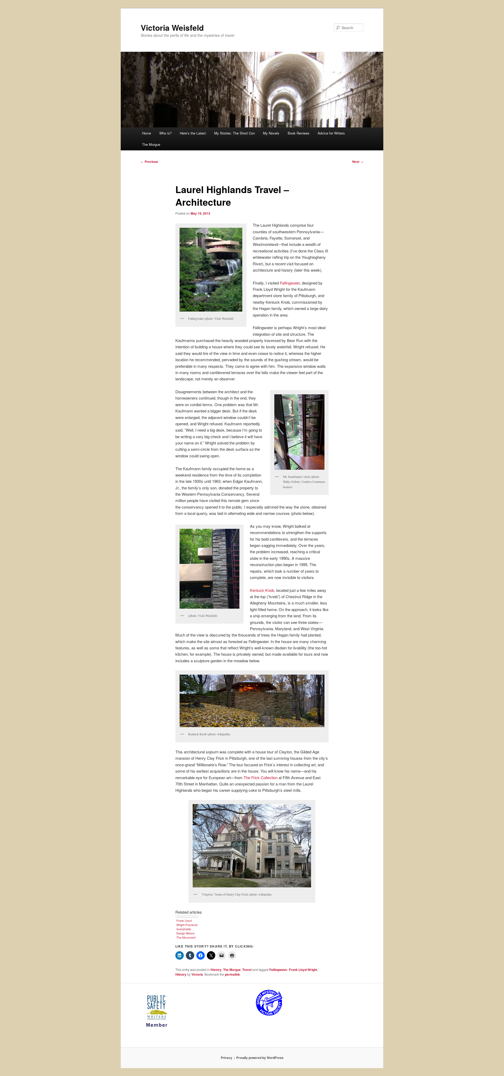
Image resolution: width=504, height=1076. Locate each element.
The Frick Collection (260, 777)
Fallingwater (290, 283)
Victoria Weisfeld (172, 27)
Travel (246, 969)
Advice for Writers (331, 133)
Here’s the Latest (193, 133)
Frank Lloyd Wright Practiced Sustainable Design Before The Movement (186, 928)
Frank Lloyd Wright (303, 969)
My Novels (271, 133)
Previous (149, 161)
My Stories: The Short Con (234, 133)
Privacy (226, 1057)
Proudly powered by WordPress (260, 1057)
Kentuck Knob (262, 590)
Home (146, 133)
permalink (232, 974)
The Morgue (151, 144)
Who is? (165, 133)
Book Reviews (298, 133)
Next (357, 161)
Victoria (197, 974)
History (216, 969)
